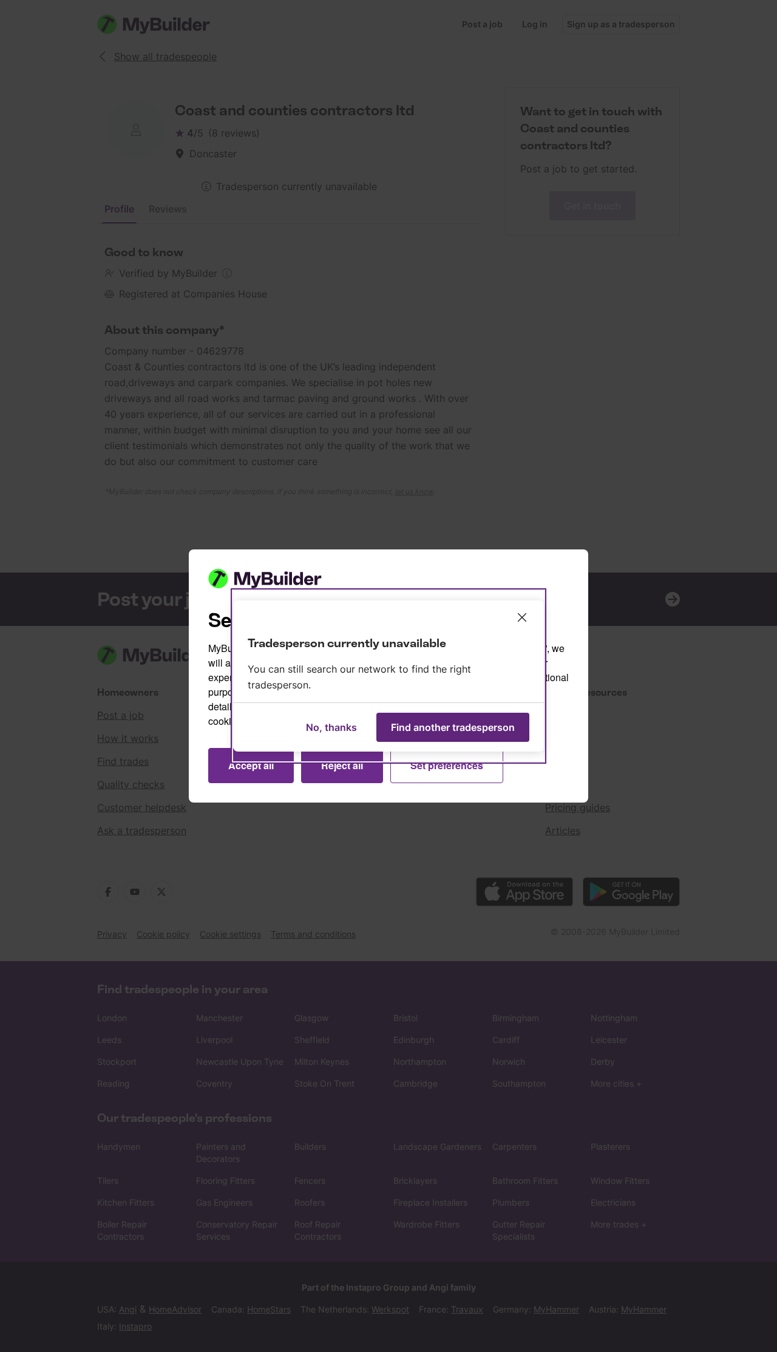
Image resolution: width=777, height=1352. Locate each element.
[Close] (522, 617)
